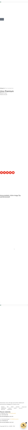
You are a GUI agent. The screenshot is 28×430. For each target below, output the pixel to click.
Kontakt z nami (7, 188)
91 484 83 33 (5, 420)
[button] (2, 19)
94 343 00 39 (5, 414)
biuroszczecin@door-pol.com (7, 422)
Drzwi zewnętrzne (9, 88)
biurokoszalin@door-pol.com (6, 416)
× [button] (26, 422)
